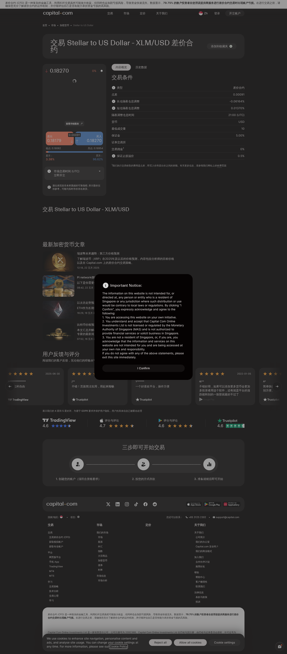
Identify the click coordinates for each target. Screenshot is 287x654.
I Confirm (143, 368)
